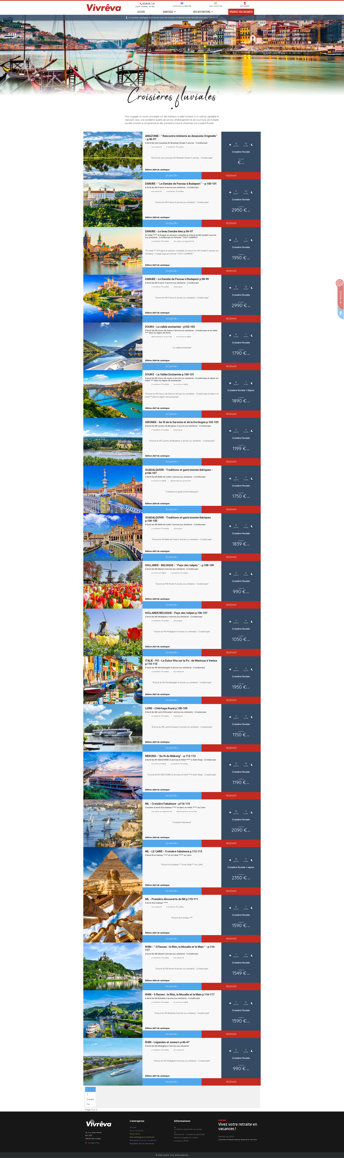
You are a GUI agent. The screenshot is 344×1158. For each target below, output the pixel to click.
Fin (88, 1104)
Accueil (141, 11)
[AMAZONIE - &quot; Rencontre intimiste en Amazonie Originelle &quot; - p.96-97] (112, 155)
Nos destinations (201, 11)
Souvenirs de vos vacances (142, 1143)
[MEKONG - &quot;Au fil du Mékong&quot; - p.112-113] (112, 775)
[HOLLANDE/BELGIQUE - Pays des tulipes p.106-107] (112, 632)
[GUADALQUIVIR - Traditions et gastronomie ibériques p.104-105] (112, 537)
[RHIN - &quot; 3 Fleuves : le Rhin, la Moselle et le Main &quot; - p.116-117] (112, 966)
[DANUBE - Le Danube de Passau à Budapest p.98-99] (112, 298)
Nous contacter (215, 6)
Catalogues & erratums (182, 6)
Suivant (90, 1099)
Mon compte (245, 6)
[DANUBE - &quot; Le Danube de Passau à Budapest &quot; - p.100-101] (112, 203)
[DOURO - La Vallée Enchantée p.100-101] (112, 394)
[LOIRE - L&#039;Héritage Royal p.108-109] (112, 728)
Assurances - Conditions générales (189, 1134)
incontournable (183, 336)
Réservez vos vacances (241, 11)
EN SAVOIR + (172, 175)
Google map (93, 1143)
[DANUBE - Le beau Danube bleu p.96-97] (112, 251)
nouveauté (156, 147)
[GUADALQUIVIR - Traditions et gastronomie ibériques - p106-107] (112, 489)
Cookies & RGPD (181, 1141)
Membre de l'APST (226, 1136)
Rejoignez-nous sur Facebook (143, 1140)
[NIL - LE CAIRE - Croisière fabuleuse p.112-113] (112, 871)
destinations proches (161, 336)
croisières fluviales (175, 147)
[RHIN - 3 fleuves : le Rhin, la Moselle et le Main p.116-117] (112, 1014)
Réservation (135, 1134)
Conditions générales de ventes (188, 1129)
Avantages (168, 11)
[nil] (112, 823)
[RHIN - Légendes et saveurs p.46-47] (112, 1062)
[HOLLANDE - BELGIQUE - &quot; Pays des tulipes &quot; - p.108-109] (112, 585)
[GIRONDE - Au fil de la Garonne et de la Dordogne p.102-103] (112, 442)
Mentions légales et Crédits (186, 1138)
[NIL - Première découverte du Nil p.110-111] (112, 918)
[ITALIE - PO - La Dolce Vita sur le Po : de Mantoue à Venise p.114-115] (112, 680)
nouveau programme (183, 241)
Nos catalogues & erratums (142, 1137)
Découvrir (213, 17)
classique (177, 286)
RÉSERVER (231, 175)
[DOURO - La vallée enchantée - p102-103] (112, 346)
